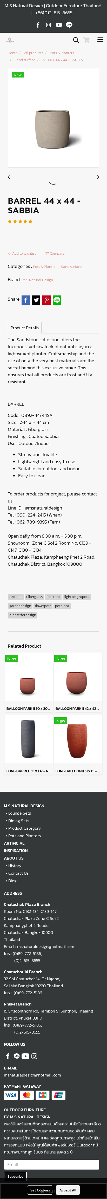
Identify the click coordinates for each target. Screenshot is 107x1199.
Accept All (67, 1190)
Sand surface (71, 266)
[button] (74, 40)
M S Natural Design (38, 280)
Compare (56, 253)
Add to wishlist (23, 253)
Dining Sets (18, 820)
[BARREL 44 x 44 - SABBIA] (53, 118)
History (14, 865)
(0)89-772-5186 (27, 953)
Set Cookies (40, 1190)
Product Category (24, 828)
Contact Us (18, 873)
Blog (12, 881)
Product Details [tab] (25, 328)
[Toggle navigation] (100, 40)
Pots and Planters (24, 836)
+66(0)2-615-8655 (53, 12)
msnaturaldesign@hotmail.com (32, 1075)
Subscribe (15, 1176)
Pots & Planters (45, 266)
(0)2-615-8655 (22, 960)
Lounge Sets (19, 813)
